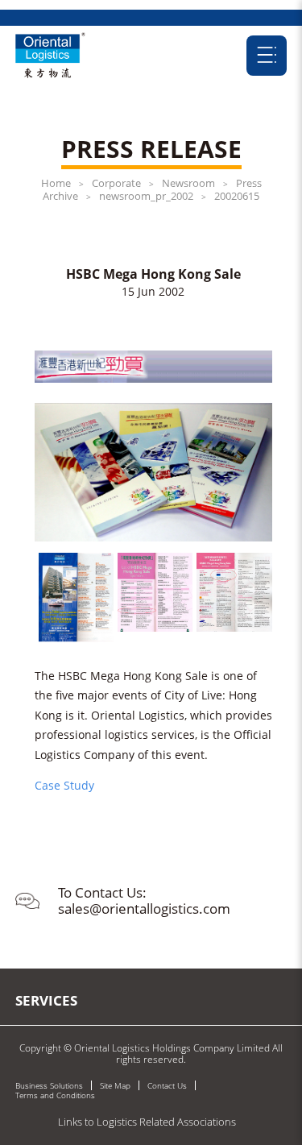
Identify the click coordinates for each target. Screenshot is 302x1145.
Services (46, 1000)
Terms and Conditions (55, 1095)
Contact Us (167, 1085)
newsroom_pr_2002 (146, 196)
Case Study (64, 785)
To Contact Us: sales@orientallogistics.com (144, 900)
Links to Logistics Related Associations (147, 1121)
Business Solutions (49, 1085)
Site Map (115, 1085)
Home (56, 183)
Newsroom (188, 183)
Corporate (116, 183)
